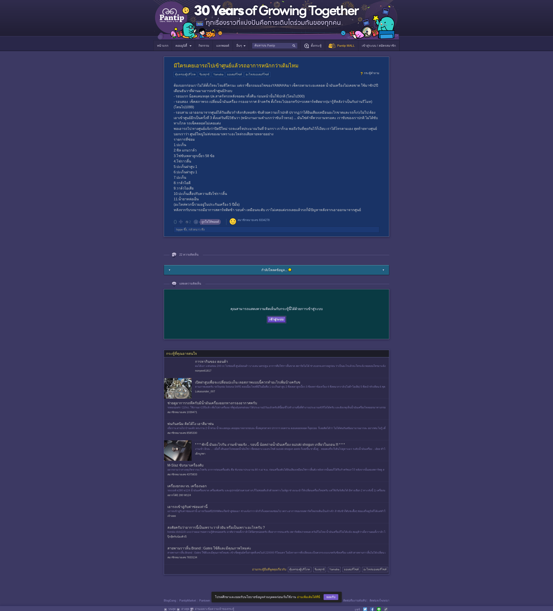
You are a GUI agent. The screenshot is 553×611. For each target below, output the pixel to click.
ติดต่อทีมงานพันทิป (354, 600)
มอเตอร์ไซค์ (234, 74)
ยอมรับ (330, 597)
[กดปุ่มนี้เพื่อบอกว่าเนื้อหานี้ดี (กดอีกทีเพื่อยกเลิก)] (181, 221)
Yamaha (218, 74)
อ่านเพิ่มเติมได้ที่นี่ (308, 597)
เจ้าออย (171, 515)
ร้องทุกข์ (204, 74)
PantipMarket (187, 600)
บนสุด (172, 609)
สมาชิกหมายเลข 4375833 (182, 474)
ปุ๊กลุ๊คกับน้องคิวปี (177, 536)
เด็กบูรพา (200, 453)
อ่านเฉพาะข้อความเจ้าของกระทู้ (214, 609)
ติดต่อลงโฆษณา (379, 600)
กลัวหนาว (194, 229)
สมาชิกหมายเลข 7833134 (182, 557)
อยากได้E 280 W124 (179, 495)
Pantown (204, 600)
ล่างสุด (185, 609)
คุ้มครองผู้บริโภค (185, 74)
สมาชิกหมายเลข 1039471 (182, 412)
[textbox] (275, 45)
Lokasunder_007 (205, 391)
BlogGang (170, 600)
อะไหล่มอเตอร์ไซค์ (257, 74)
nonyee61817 (203, 370)
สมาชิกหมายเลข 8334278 (254, 220)
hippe (179, 229)
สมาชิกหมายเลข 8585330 (182, 432)
